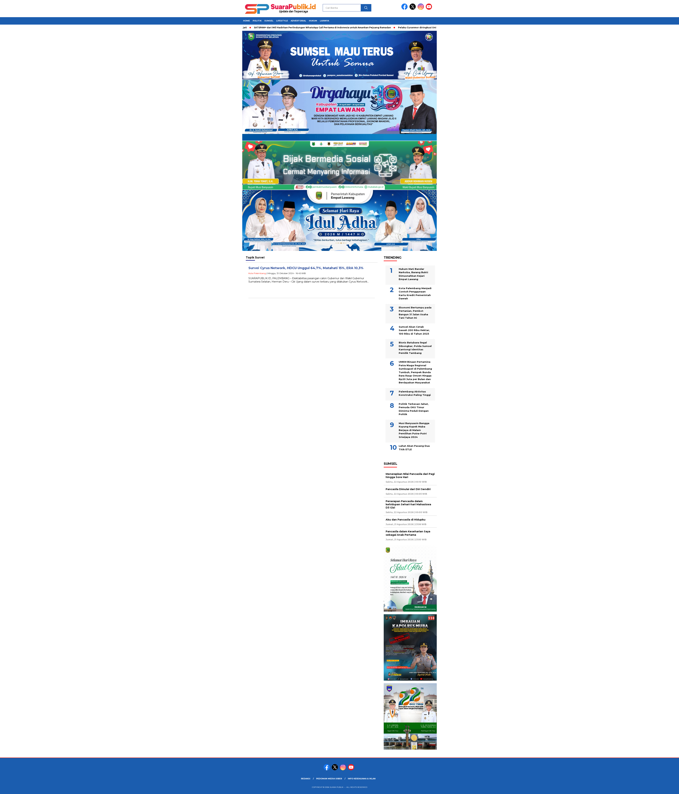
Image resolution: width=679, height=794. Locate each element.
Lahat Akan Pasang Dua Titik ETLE (414, 447)
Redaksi (305, 778)
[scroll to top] (656, 788)
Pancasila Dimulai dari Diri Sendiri (408, 489)
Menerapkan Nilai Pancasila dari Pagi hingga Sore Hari (410, 475)
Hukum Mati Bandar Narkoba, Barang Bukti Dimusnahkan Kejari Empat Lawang (413, 274)
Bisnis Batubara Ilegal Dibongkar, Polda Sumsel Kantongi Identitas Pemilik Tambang (415, 347)
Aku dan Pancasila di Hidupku (406, 519)
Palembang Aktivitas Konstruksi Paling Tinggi (415, 393)
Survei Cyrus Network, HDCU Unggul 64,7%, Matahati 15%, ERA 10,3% (305, 268)
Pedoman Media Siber (329, 778)
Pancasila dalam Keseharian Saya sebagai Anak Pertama (408, 533)
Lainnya (324, 20)
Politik (257, 20)
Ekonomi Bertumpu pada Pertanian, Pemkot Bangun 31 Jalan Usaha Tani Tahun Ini (415, 312)
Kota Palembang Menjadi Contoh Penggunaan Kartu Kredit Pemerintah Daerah (415, 293)
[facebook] (405, 9)
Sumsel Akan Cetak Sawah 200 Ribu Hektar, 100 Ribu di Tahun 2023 (414, 330)
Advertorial (298, 20)
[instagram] (421, 9)
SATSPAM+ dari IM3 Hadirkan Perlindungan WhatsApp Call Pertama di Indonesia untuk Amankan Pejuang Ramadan (287, 27)
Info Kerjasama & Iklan (362, 778)
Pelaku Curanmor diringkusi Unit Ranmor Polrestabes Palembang (402, 27)
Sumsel (268, 20)
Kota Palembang (257, 273)
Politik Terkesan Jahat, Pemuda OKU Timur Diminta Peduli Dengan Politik (414, 409)
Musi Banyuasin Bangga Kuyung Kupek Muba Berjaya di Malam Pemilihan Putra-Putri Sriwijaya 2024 (414, 430)
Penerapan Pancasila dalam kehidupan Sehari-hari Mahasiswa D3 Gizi (408, 504)
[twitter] (413, 9)
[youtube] (429, 9)
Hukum (313, 20)
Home (246, 20)
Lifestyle (282, 20)
